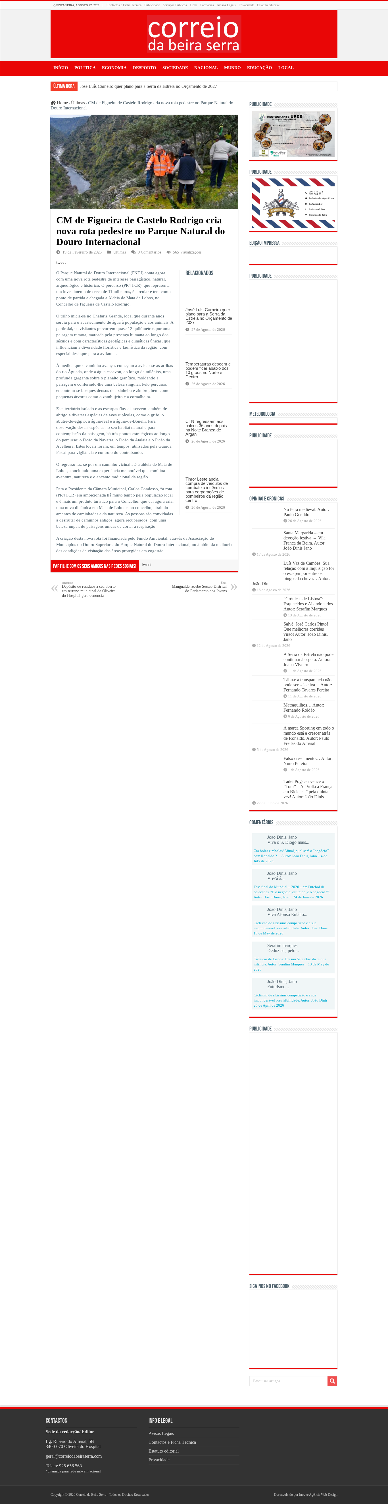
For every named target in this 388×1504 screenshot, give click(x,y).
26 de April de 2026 (269, 1005)
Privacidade (246, 5)
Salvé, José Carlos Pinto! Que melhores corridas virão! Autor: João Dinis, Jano (305, 632)
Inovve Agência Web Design (318, 1495)
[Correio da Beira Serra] (194, 33)
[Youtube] (268, 1494)
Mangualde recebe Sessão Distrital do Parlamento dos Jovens (199, 587)
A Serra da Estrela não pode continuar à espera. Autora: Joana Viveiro (308, 659)
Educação (259, 67)
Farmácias (207, 5)
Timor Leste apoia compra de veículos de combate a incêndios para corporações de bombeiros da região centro (206, 490)
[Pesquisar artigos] (332, 1381)
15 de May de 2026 (268, 933)
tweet (61, 262)
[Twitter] (266, 1494)
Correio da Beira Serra (91, 1495)
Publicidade (152, 5)
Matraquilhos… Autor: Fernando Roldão (303, 707)
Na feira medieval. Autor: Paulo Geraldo (306, 512)
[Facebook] (264, 1494)
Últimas (78, 102)
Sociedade (175, 67)
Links (193, 5)
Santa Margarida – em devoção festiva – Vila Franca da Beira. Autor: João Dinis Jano (304, 540)
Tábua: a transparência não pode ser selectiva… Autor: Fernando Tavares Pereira (307, 684)
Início (60, 67)
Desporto (144, 67)
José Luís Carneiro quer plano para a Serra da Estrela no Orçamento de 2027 (148, 86)
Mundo (232, 67)
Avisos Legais (226, 5)
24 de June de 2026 (308, 897)
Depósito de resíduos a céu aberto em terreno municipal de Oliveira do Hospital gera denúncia (89, 589)
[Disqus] (144, 675)
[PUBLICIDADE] (293, 133)
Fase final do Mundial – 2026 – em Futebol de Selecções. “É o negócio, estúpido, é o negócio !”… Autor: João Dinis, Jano (293, 892)
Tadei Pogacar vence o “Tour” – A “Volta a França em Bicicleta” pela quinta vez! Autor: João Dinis (307, 789)
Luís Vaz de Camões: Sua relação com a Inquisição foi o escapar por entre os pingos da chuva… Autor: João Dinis (293, 573)
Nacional (206, 67)
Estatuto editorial (268, 5)
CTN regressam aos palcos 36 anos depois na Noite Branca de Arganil (206, 428)
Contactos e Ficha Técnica (124, 5)
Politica (85, 67)
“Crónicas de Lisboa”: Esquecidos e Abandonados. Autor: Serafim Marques (308, 603)
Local (286, 67)
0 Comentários (149, 252)
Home (62, 102)
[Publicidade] (293, 462)
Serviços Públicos (175, 5)
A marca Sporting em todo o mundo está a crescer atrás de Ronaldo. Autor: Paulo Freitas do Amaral (308, 736)
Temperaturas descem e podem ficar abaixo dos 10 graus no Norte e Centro (208, 370)
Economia (114, 67)
